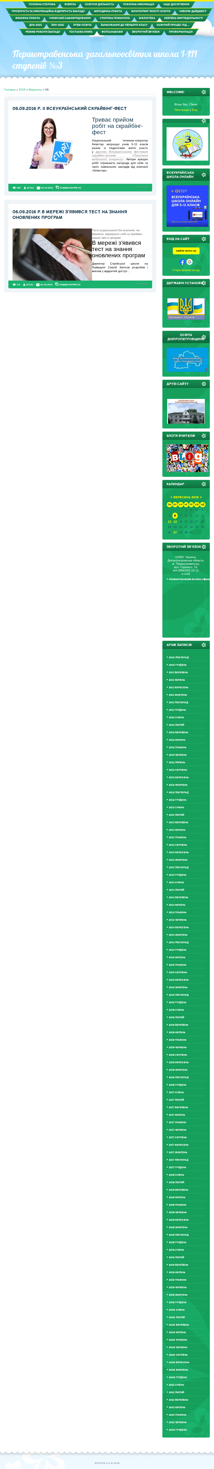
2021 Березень (178, 1400)
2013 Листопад (179, 867)
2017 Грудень (177, 1167)
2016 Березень (178, 1025)
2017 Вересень (179, 1145)
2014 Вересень (179, 927)
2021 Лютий (176, 1392)
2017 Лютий (176, 1100)
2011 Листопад (178, 702)
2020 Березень (179, 1325)
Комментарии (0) (70, 187)
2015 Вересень (179, 980)
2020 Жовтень (178, 1370)
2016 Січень (176, 1010)
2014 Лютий (176, 890)
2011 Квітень (177, 680)
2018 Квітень (177, 1197)
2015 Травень (177, 965)
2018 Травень (177, 1205)
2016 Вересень (179, 1062)
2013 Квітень (177, 830)
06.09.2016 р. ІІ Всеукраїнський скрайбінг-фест (70, 108)
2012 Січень (176, 717)
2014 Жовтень (178, 935)
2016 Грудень (177, 1085)
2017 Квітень (177, 1115)
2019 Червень (178, 1287)
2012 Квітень (177, 740)
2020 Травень (178, 1340)
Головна (9, 89)
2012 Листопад (179, 792)
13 (175, 521)
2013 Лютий (176, 815)
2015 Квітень (177, 957)
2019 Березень (178, 1265)
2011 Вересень (178, 687)
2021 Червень (178, 1422)
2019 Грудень (177, 1302)
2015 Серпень (178, 972)
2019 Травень (177, 1280)
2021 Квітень (177, 1407)
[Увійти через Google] (189, 262)
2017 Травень (177, 1122)
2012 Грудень (177, 800)
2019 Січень (176, 1250)
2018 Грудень (177, 1242)
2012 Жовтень (178, 785)
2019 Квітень (177, 1272)
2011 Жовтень (178, 695)
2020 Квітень (177, 1332)
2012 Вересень (179, 777)
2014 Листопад (179, 942)
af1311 (30, 187)
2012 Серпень (178, 770)
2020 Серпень (178, 1355)
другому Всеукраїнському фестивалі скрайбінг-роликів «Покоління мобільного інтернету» (120, 155)
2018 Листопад (179, 1235)
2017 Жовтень (178, 1152)
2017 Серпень (178, 1137)
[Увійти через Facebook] (182, 262)
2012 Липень (177, 762)
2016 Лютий (176, 1017)
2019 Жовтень (178, 1295)
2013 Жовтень (178, 860)
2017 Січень (176, 1092)
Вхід (194, 109)
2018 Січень (176, 1175)
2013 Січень (176, 807)
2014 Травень (177, 912)
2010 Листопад (179, 657)
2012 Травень (177, 747)
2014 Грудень (177, 950)
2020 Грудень (178, 1377)
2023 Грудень (178, 1430)
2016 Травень (177, 1040)
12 (169, 521)
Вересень (35, 89)
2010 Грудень (178, 665)
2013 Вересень (179, 852)
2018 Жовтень (178, 1227)
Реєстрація (182, 109)
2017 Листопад (179, 1160)
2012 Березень (178, 732)
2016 (22, 89)
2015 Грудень (177, 1002)
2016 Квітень (177, 1032)
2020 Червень (178, 1347)
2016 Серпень (178, 1055)
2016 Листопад (179, 1077)
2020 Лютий (177, 1317)
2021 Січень (176, 1385)
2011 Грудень (177, 710)
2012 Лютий (176, 725)
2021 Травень (177, 1415)
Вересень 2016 (186, 497)
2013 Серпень (178, 845)
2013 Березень (178, 822)
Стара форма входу (186, 270)
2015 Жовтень (178, 987)
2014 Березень (178, 897)
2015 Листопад (179, 995)
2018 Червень (178, 1212)
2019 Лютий (176, 1257)
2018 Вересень (179, 1220)
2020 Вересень (179, 1362)
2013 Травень (177, 837)
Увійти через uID (186, 251)
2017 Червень (177, 1130)
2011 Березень (178, 672)
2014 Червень (178, 920)
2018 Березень (178, 1190)
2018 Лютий (176, 1182)
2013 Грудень (177, 875)
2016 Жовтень (178, 1070)
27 (175, 532)
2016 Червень (178, 1047)
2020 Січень (177, 1310)
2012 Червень (178, 755)
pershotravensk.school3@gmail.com (187, 579)
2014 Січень (176, 882)
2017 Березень (178, 1107)
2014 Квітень (177, 905)
